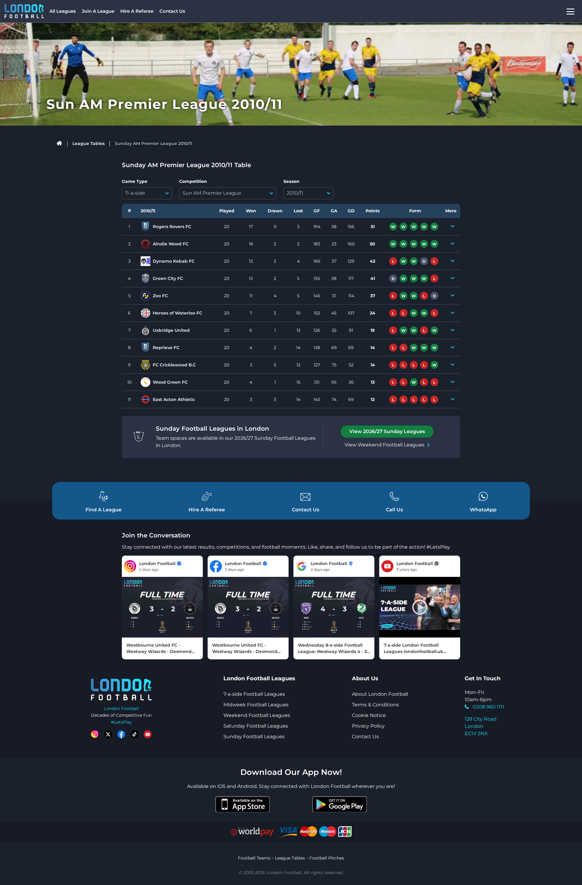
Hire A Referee (136, 11)
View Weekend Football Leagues (384, 445)
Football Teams (254, 858)
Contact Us (172, 11)
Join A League (98, 11)
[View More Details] (452, 226)
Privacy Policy (368, 726)
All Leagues (62, 11)
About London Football (380, 694)
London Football (121, 708)
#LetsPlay (121, 722)
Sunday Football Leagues (254, 736)
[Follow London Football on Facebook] (121, 734)
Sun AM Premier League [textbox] (211, 193)
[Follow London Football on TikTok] (135, 734)
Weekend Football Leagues (256, 715)
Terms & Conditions (375, 705)
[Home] (59, 143)
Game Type (134, 181)
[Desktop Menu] (570, 11)
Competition (193, 181)
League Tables (88, 143)
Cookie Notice (369, 715)
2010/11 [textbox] (295, 193)
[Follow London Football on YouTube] (148, 734)
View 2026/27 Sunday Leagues (387, 431)
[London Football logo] (24, 11)
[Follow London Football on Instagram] (95, 734)
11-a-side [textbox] (135, 193)
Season (291, 181)
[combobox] (147, 193)
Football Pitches (326, 858)
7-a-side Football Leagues (254, 694)
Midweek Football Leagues (256, 705)
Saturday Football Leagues (255, 726)
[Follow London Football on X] (108, 734)
